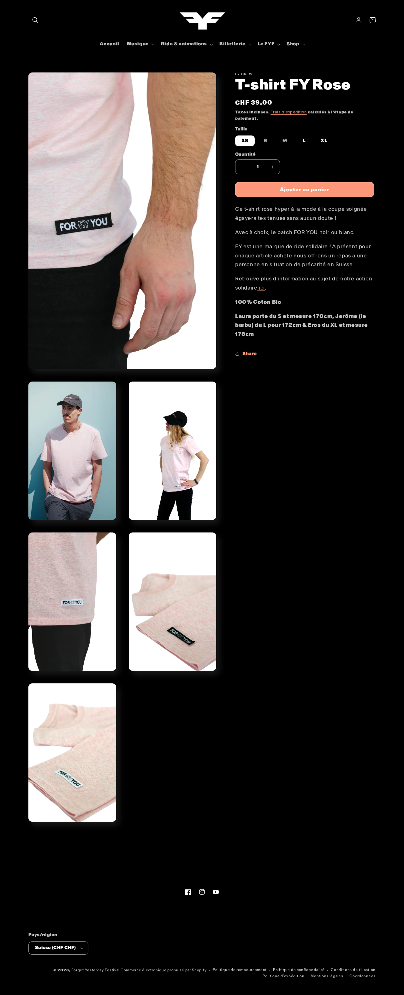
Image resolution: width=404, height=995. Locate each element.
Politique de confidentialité (299, 970)
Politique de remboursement (240, 970)
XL (324, 140)
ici (260, 287)
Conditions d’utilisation (353, 970)
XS (244, 140)
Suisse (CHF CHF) (55, 948)
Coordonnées (362, 976)
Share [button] (249, 353)
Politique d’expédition (283, 976)
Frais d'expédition (288, 112)
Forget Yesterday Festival (95, 970)
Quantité (245, 154)
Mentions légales (327, 976)
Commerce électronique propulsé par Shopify (163, 970)
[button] (35, 20)
